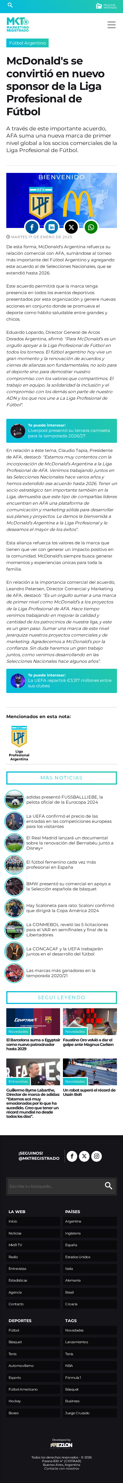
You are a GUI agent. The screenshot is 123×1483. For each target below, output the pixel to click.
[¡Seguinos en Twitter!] (84, 1156)
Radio (13, 1257)
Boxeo (14, 1413)
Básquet (15, 1342)
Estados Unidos (77, 1257)
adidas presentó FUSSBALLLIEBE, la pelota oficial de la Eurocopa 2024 (64, 800)
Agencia (15, 1292)
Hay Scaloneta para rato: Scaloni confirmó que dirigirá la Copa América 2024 (70, 908)
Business (72, 1401)
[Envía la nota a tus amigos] (91, 227)
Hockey (15, 1401)
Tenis (13, 1354)
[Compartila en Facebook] (32, 227)
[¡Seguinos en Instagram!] (96, 1156)
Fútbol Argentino (27, 43)
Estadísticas (18, 1280)
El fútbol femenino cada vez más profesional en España (61, 865)
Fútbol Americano (23, 1389)
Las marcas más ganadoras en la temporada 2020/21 (61, 973)
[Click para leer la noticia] (14, 799)
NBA (69, 1365)
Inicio (13, 1221)
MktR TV (15, 1245)
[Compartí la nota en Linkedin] (51, 227)
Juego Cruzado (77, 1413)
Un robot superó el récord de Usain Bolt (89, 1092)
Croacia (71, 1304)
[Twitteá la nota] (71, 227)
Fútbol (14, 1330)
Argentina (73, 1221)
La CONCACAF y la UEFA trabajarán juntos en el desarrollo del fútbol (64, 951)
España (71, 1245)
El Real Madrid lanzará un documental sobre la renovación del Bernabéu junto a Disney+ (70, 842)
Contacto (16, 1304)
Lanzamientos (76, 1342)
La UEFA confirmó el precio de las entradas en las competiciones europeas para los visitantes (69, 821)
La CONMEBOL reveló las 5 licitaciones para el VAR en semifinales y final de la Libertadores (67, 929)
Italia (69, 1268)
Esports (15, 1377)
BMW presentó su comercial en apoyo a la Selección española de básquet (68, 886)
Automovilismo (21, 1365)
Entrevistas (17, 1268)
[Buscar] (10, 6)
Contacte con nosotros (61, 1468)
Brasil (69, 1292)
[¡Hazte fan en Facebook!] (72, 1156)
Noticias (15, 1233)
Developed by (38, 1442)
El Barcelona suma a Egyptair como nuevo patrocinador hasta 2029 (33, 1044)
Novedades (74, 1330)
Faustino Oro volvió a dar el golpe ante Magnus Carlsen (88, 1042)
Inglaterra (72, 1233)
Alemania (72, 1280)
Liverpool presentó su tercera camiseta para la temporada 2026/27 (69, 433)
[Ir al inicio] (17, 24)
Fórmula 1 (73, 1377)
